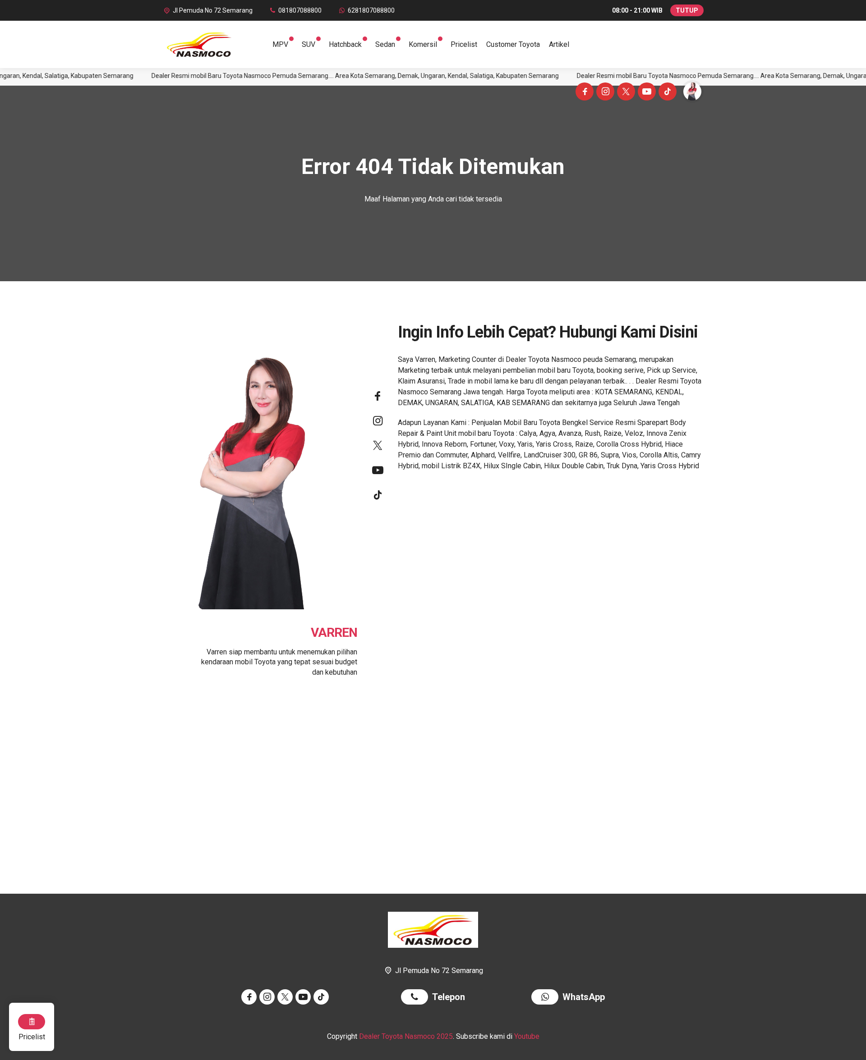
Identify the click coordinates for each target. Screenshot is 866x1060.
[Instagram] (604, 92)
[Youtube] (645, 92)
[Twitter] (624, 92)
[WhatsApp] (546, 998)
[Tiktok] (666, 92)
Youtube (526, 1036)
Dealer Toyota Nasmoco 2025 (406, 1036)
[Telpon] (416, 998)
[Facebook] (583, 92)
